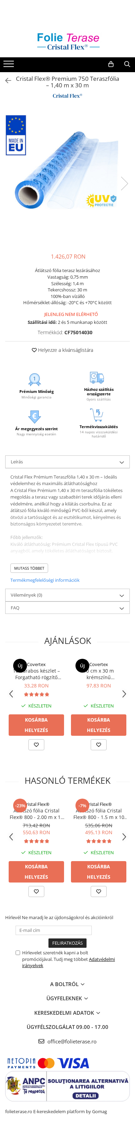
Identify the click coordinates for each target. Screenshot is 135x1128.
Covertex (36, 664)
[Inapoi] (5, 80)
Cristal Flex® (37, 804)
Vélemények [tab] (26, 595)
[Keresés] (127, 64)
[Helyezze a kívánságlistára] (36, 744)
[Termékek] (9, 66)
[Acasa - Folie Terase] (67, 41)
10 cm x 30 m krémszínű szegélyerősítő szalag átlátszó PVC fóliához (98, 674)
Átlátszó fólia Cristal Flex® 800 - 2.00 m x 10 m (36, 813)
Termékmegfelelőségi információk (45, 580)
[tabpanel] (67, 176)
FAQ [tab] (15, 608)
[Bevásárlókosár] (111, 64)
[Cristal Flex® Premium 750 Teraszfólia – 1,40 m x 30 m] (67, 176)
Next (124, 183)
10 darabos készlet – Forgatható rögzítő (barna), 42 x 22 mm (36, 674)
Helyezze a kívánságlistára (65, 350)
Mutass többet (29, 568)
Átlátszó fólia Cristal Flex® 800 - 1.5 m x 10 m (98, 813)
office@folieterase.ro (71, 1041)
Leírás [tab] (17, 462)
